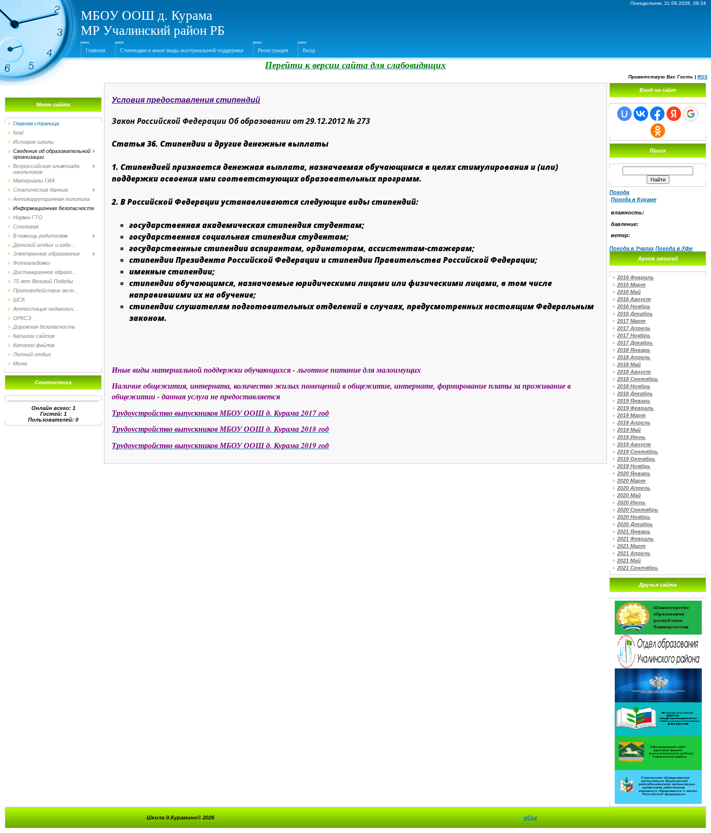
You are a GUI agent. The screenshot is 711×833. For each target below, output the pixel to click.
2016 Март (631, 285)
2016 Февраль (635, 277)
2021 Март (631, 546)
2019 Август (634, 444)
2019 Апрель (634, 422)
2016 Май (629, 292)
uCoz (530, 817)
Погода (619, 192)
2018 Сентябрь (637, 379)
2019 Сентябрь (637, 451)
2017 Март (631, 321)
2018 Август (634, 372)
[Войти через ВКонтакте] (641, 113)
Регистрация (273, 50)
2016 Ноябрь (634, 306)
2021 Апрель (634, 553)
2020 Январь (634, 473)
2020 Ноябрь (634, 517)
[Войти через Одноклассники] (658, 130)
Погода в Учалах (631, 248)
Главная (95, 50)
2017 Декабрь (635, 343)
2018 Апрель (634, 357)
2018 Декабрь (635, 393)
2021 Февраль (635, 539)
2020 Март (631, 481)
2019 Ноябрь (634, 466)
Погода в (633, 199)
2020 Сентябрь (637, 510)
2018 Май (629, 364)
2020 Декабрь (635, 524)
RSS (702, 76)
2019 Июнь (631, 437)
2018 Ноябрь (634, 386)
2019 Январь (634, 401)
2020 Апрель (634, 488)
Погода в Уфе (674, 248)
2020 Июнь (631, 502)
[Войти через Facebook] (657, 113)
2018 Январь (634, 350)
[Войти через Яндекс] (674, 113)
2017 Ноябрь (634, 335)
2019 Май (629, 430)
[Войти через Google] (690, 113)
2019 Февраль (635, 408)
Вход (309, 50)
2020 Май (629, 495)
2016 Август (634, 299)
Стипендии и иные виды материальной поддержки (181, 50)
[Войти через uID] (624, 113)
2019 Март (631, 415)
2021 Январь (634, 531)
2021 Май (629, 560)
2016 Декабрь (635, 314)
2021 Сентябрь (637, 568)
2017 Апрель (634, 328)
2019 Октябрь (636, 459)
